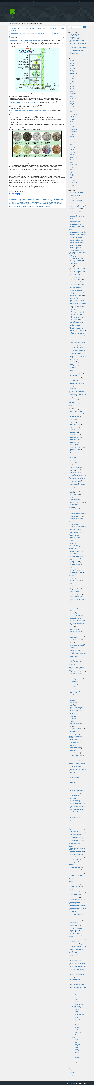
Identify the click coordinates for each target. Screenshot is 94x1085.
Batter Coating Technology (75, 208)
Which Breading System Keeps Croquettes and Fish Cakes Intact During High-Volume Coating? (76, 52)
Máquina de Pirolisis (74, 545)
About (51, 1)
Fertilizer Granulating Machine (76, 431)
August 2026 (72, 60)
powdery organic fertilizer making (77, 644)
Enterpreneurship (73, 399)
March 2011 (72, 180)
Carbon (71, 266)
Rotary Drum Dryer (74, 679)
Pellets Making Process (75, 617)
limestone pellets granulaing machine (78, 513)
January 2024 (73, 111)
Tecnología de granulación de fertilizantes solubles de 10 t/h (76, 708)
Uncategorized (73, 718)
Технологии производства (75, 920)
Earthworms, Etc (73, 388)
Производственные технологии (77, 873)
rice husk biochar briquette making (77, 671)
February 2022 (73, 142)
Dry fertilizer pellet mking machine (77, 383)
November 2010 (73, 182)
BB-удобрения (73, 215)
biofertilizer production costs (76, 248)
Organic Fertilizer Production (76, 594)
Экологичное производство (76, 972)
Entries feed (72, 1072)
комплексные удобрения (75, 797)
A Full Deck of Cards (74, 195)
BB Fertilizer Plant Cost (75, 211)
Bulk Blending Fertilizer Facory (76, 258)
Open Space (68, 4)
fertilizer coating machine (75, 424)
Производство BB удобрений (76, 875)
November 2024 (73, 95)
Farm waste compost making (76, 413)
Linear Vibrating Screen (75, 523)
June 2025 (72, 83)
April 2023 (72, 126)
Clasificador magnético (74, 297)
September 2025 (73, 78)
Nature (71, 554)
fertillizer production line (75, 449)
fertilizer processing (74, 442)
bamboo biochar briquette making (77, 205)
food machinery (73, 455)
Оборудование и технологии (76, 852)
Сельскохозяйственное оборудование (17, 33)
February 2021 (73, 152)
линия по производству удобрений (77, 803)
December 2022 (73, 129)
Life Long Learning (49, 4)
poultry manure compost (75, 631)
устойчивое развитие (74, 941)
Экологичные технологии (75, 976)
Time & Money (73, 713)
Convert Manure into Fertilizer (76, 341)
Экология (72, 977)
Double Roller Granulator (75, 380)
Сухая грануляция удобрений (76, 914)
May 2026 (72, 65)
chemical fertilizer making (75, 282)
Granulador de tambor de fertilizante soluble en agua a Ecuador (77, 479)
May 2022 (72, 137)
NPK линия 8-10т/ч (74, 577)
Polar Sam (72, 626)
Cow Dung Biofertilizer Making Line (77, 347)
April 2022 (72, 139)
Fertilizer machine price (75, 434)
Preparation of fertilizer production (77, 645)
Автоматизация (14, 199)
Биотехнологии (73, 750)
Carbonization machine (75, 274)
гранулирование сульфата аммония (78, 757)
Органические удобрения (75, 854)
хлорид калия (31, 112)
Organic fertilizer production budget (77, 596)
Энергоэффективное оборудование (78, 987)
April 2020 (72, 161)
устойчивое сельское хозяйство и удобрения (38, 205)
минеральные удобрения (75, 817)
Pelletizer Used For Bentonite (76, 613)
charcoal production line (75, 281)
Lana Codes (72, 1083)
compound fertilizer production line (77, 332)
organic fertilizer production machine (77, 601)
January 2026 (73, 71)
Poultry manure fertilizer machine (77, 636)
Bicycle (71, 218)
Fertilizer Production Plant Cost (76, 447)
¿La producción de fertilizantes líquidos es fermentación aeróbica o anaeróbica (76, 736)
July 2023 (72, 121)
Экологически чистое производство (77, 963)
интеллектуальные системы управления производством (34, 200)
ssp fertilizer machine (74, 702)
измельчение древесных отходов (77, 780)
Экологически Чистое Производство (78, 966)
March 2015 (72, 170)
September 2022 (73, 134)
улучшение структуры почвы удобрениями (44, 203)
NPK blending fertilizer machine (76, 556)
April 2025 (72, 86)
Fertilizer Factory (73, 429)
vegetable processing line (75, 723)
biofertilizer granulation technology (77, 242)
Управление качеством (75, 938)
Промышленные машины (46, 32)
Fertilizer (71, 421)
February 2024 (73, 109)
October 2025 (73, 76)
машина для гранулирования (76, 811)
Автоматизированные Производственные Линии (74, 739)
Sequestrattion (73, 686)
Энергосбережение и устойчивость (77, 984)
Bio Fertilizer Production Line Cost (77, 226)
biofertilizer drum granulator (76, 240)
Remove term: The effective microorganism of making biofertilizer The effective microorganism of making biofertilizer (77, 668)
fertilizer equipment (74, 427)
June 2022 (72, 136)
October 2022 (73, 133)
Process (71, 647)
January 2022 (73, 144)
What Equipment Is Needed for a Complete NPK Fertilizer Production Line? (76, 40)
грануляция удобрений (75, 774)
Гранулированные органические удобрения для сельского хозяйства (77, 762)
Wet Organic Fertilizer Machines (77, 728)
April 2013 (72, 175)
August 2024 (72, 99)
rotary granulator (73, 681)
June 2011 (72, 177)
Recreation (72, 658)
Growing (71, 487)
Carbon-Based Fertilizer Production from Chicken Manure (77, 272)
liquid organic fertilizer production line (78, 526)
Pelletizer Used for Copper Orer (76, 615)
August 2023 (72, 119)
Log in (71, 1070)
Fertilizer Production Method (76, 446)
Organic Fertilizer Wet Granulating (77, 604)
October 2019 (73, 162)
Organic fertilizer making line (76, 585)
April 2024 (72, 106)
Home (21, 1)
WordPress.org (73, 1075)
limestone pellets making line (76, 516)
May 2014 (72, 174)
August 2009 (72, 185)
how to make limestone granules (77, 496)
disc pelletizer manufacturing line (77, 372)
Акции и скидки (73, 745)
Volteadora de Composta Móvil (76, 725)
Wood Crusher (73, 729)
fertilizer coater (73, 422)
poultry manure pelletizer (75, 637)
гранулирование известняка (76, 755)
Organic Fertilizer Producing (76, 593)
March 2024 (72, 108)
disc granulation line (74, 359)
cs (63, 37)
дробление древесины (75, 779)
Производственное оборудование (77, 869)
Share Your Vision (73, 692)
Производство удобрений (75, 883)
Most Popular (33, 1)
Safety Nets (72, 683)
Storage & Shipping (79, 1004)
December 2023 (73, 113)
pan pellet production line (75, 608)
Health (71, 489)
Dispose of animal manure (75, 378)
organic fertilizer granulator (75, 580)
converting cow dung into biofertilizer (77, 342)
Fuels (71, 464)
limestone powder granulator (76, 518)
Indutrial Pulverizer (74, 504)
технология (30, 203)
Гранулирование (45, 199)
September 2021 (73, 151)
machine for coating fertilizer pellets (77, 532)
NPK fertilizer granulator (75, 562)
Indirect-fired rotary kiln (75, 501)
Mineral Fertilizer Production (76, 551)
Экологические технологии (76, 971)
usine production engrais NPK (76, 720)
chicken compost (73, 286)
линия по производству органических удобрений (74, 801)
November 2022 (73, 131)
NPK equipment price (74, 561)
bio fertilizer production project (76, 231)
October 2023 (73, 116)
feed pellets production (74, 416)
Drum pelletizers (73, 382)
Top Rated (26, 1)
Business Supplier (73, 263)
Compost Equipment (74, 309)
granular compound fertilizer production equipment (75, 482)
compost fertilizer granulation (76, 311)
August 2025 (72, 80)
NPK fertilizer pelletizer (74, 569)
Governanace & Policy (74, 469)
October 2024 (73, 96)
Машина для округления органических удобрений (75, 813)
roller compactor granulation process (78, 675)
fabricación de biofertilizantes (76, 411)
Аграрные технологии (74, 742)
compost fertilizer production (76, 312)
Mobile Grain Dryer (74, 553)
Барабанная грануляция (75, 747)
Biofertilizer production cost (75, 247)
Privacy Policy (57, 1)
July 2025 (72, 81)
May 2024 (72, 104)
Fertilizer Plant (73, 441)
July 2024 (72, 101)
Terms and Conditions (70, 1)
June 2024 (72, 103)
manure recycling (73, 542)
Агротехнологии (73, 743)
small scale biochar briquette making (77, 696)
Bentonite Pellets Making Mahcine (77, 216)
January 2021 (73, 154)
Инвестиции (72, 782)
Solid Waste (72, 700)
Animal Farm (72, 198)
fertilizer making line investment (76, 437)
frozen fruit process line (75, 462)
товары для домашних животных (77, 928)
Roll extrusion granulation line (76, 673)
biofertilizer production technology (77, 250)
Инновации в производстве (76, 790)
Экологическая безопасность (76, 957)
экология (24, 206)
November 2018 (73, 167)
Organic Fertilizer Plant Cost (76, 591)
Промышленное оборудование (18, 32)
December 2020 (73, 156)
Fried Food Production (74, 460)
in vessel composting (74, 499)
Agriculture (12, 4)
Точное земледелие (74, 930)
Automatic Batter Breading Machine (77, 202)
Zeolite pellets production (75, 733)
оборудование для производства (77, 840)
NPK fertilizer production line (76, 572)
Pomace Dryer (73, 628)
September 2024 (73, 98)
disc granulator (73, 361)
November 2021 (73, 147)
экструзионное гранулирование (77, 982)
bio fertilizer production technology (77, 232)
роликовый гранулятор (75, 896)
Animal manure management (76, 200)
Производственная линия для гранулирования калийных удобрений (36, 28)
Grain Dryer (72, 470)
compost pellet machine (75, 316)
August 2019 (72, 166)
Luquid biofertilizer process (75, 529)
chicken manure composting (76, 290)
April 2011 (72, 179)
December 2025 (73, 73)
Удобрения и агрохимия (75, 933)
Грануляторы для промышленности (78, 769)
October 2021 (73, 149)
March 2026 (72, 68)
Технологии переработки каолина (77, 917)
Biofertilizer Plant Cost (74, 245)
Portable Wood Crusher (75, 629)
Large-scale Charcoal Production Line (78, 509)
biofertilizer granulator (74, 244)
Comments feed (73, 1074)
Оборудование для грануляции (77, 829)
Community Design (24, 4)
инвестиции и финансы (75, 784)
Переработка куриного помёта (76, 859)
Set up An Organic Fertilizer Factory (77, 688)
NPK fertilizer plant (74, 570)
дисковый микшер (74, 777)
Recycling (72, 660)
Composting (72, 321)
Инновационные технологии (76, 795)
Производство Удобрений (75, 886)
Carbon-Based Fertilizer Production (77, 268)
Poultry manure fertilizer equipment (77, 633)
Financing (72, 452)
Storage (71, 704)
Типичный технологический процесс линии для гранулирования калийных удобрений (28, 110)
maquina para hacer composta (76, 550)
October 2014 (73, 172)
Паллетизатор (73, 856)
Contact (47, 1)
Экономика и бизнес (74, 981)
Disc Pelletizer (73, 367)
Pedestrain (72, 612)
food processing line (74, 457)
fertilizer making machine (75, 439)
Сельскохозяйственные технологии (34, 33)
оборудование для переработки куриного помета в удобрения (76, 838)
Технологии (33, 34)
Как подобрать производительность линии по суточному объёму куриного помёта (77, 45)
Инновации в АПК (73, 788)
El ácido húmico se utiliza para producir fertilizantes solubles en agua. (77, 390)
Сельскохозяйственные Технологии (51, 33)
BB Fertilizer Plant (73, 210)
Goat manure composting (75, 467)
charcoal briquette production (76, 277)
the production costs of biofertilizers (77, 710)
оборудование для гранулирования (78, 823)
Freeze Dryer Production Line (76, 459)
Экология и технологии (75, 979)
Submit (42, 1)
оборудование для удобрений (76, 851)
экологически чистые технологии (77, 969)
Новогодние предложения (75, 819)
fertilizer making (73, 436)
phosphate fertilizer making (75, 618)
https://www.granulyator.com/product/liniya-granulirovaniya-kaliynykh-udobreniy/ (30, 187)
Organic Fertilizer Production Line (77, 599)
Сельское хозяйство (57, 32)
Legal (63, 1)
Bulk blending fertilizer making (76, 260)
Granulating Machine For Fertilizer (77, 484)
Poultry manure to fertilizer (75, 639)
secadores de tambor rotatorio (76, 684)
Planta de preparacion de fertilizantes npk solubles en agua (77, 624)
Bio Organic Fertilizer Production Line (78, 234)
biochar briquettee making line (76, 237)
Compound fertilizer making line (76, 328)
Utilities (59, 4)
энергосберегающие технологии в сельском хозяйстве (41, 206)
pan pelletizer (72, 610)
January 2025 (73, 91)
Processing (72, 649)
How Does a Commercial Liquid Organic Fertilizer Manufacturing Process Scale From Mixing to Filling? (77, 36)
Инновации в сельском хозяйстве (77, 792)
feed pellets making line (75, 414)
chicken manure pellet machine (76, 295)
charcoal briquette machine (75, 276)
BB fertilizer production (74, 213)
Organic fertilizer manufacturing (76, 586)
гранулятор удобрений (75, 767)
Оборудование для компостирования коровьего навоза (77, 832)
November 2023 (73, 114)
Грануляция (72, 772)
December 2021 (73, 146)
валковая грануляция (74, 752)
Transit (71, 715)
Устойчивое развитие (74, 943)
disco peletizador (73, 375)
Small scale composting (75, 699)
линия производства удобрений (77, 809)
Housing (71, 492)
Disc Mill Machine (73, 365)
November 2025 (73, 75)
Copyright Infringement (82, 1)
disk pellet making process (75, 377)
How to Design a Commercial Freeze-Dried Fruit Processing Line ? (77, 48)
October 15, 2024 (14, 30)
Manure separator (73, 543)
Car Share (72, 265)
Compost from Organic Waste (76, 314)
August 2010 (72, 184)
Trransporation (36, 4)
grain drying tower (73, 474)
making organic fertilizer (75, 537)
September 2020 (73, 157)
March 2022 (72, 141)
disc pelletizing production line (76, 373)
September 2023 (73, 118)
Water (71, 726)
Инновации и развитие (75, 793)
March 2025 (72, 88)
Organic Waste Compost (75, 607)
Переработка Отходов (75, 861)
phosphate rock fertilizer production (77, 620)
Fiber (71, 450)
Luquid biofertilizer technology (76, 531)
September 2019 (73, 164)
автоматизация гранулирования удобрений (29, 199)
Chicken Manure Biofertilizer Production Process (75, 288)
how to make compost (74, 494)
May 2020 (72, 159)
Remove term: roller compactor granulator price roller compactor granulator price (76, 663)
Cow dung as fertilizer (74, 345)
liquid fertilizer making (74, 524)
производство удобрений (75, 884)
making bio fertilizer (74, 535)
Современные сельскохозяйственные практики (19, 34)
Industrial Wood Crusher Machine (77, 502)
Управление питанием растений (77, 939)
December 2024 (73, 93)
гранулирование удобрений (76, 760)
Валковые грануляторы (75, 753)
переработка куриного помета (76, 857)
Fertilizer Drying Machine (75, 426)
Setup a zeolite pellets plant (76, 691)
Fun (75, 4)
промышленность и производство (32, 32)
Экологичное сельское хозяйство (77, 974)
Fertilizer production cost (75, 444)
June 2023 (72, 123)
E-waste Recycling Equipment (76, 386)
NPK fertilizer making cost (75, 564)
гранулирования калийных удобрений (22, 163)
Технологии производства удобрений (44, 34)
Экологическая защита (75, 958)
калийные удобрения (54, 200)
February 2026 (73, 70)
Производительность (74, 865)
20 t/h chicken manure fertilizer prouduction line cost (76, 193)
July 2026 (72, 62)
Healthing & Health (74, 491)
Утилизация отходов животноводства (78, 946)
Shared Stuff (72, 694)
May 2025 (72, 85)
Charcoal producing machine (76, 279)
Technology (72, 705)
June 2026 (72, 63)
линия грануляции (74, 798)
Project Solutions (73, 656)
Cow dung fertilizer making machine (77, 350)
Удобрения (72, 931)
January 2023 (73, 128)
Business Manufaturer (74, 261)
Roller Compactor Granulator (76, 678)
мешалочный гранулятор (75, 815)
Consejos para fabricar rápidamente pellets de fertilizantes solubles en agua (77, 334)
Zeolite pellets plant (74, 731)
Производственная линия (38, 202)
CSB (10, 23)
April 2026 (72, 66)
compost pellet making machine (76, 317)
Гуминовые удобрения (75, 775)
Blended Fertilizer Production (76, 256)
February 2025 (73, 90)
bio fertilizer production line (75, 224)
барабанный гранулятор (75, 748)
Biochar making (73, 239)
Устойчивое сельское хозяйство (77, 944)
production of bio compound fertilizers (78, 653)
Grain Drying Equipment (75, 472)
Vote (38, 1)
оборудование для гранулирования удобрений (19, 202)
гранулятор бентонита (75, 766)
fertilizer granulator (74, 432)
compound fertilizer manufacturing (77, 330)
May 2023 (72, 124)
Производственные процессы (76, 872)
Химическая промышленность (76, 949)
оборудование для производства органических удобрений (76, 842)
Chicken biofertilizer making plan (77, 284)
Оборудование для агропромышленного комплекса (76, 821)
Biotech (71, 255)
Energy (71, 397)
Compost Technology (74, 319)
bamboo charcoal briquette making (77, 206)
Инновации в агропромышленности (78, 785)
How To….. (72, 497)
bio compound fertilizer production (77, 220)
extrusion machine (74, 409)
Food (71, 454)
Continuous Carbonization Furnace (77, 338)
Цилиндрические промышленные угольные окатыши (77, 951)
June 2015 (72, 169)
